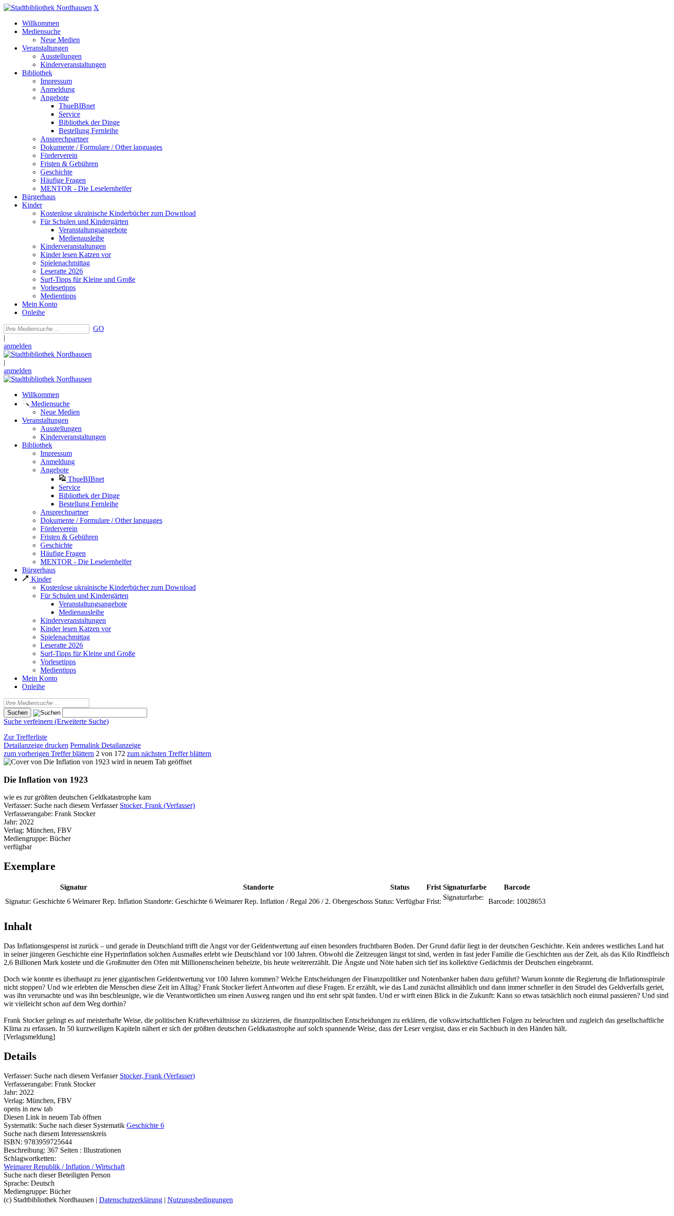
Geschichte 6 (145, 1125)
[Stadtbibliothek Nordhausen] (48, 7)
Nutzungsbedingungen (200, 1200)
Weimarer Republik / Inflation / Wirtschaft (64, 1167)
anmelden (18, 346)
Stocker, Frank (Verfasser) (157, 805)
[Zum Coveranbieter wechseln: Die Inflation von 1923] (57, 762)
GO (98, 328)
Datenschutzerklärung (130, 1200)
